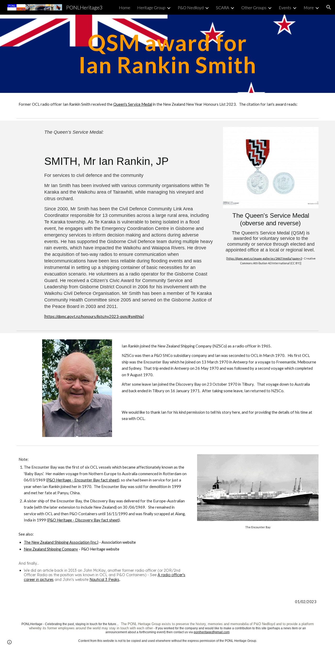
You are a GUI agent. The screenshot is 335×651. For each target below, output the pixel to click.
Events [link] (285, 7)
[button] (328, 7)
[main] (167, 53)
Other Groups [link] (253, 7)
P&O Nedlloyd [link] (191, 7)
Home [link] (124, 7)
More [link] (309, 7)
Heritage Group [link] (151, 7)
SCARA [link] (222, 7)
